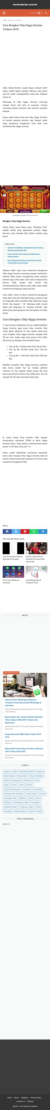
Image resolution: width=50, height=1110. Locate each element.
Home (9, 1098)
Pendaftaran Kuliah (21, 802)
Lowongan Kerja (10, 798)
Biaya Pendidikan (36, 776)
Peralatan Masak (10, 807)
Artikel (14, 771)
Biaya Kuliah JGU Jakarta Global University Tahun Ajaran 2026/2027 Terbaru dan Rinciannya (24, 720)
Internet (29, 785)
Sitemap (30, 1101)
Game (36, 780)
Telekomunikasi (19, 811)
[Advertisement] (25, 59)
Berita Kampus (9, 776)
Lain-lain (42, 794)
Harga (6, 785)
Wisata (39, 811)
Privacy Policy (35, 1098)
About (16, 1098)
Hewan (14, 785)
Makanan (22, 798)
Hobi (21, 785)
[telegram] (42, 531)
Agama (6, 771)
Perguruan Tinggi (26, 807)
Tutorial (31, 811)
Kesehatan (38, 789)
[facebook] (7, 531)
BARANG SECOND (27, 771)
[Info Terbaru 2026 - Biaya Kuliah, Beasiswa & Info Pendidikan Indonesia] (25, 5)
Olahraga (7, 802)
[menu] (5, 13)
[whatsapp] (33, 531)
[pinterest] (25, 531)
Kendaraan (27, 789)
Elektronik (28, 780)
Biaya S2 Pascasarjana (12, 780)
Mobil (31, 798)
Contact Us (21, 1101)
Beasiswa (40, 771)
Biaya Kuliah (22, 776)
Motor (38, 798)
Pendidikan (35, 802)
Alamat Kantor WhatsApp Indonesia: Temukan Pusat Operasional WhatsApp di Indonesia (23, 703)
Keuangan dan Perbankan (14, 794)
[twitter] (16, 531)
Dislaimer (24, 1098)
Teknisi (38, 807)
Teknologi (7, 811)
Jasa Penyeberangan (12, 789)
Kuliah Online (31, 794)
